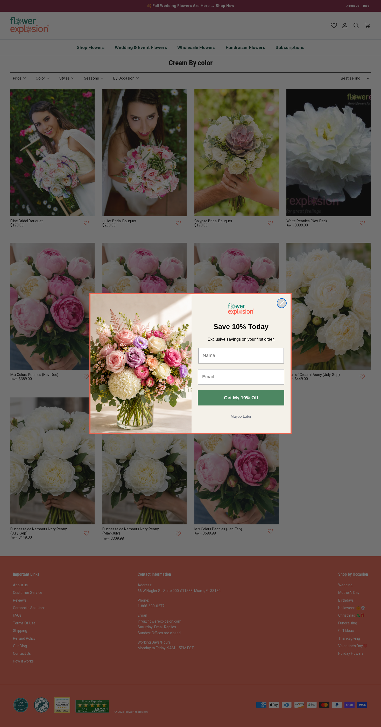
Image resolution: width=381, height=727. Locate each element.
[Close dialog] (281, 303)
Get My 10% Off (241, 397)
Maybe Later (241, 416)
